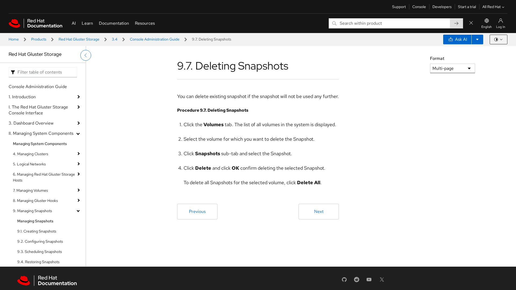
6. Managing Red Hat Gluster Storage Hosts (44, 177)
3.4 (114, 39)
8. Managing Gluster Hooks (35, 200)
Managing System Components (40, 143)
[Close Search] (471, 23)
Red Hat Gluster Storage (79, 39)
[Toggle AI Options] (477, 39)
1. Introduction (22, 97)
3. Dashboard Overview (31, 123)
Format (437, 58)
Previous (197, 211)
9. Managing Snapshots (32, 210)
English (486, 27)
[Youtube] (369, 281)
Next (319, 211)
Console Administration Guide (155, 39)
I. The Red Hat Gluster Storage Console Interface (38, 110)
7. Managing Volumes (30, 190)
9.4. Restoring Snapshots (38, 261)
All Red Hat (491, 6)
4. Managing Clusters (30, 153)
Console (419, 6)
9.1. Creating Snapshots (36, 231)
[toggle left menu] (85, 55)
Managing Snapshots (35, 221)
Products (38, 39)
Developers (442, 6)
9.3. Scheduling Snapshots (39, 251)
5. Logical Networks (29, 164)
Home (14, 39)
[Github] (344, 281)
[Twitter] (382, 281)
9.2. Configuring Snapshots (40, 241)
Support (399, 6)
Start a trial (467, 6)
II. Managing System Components (41, 133)
